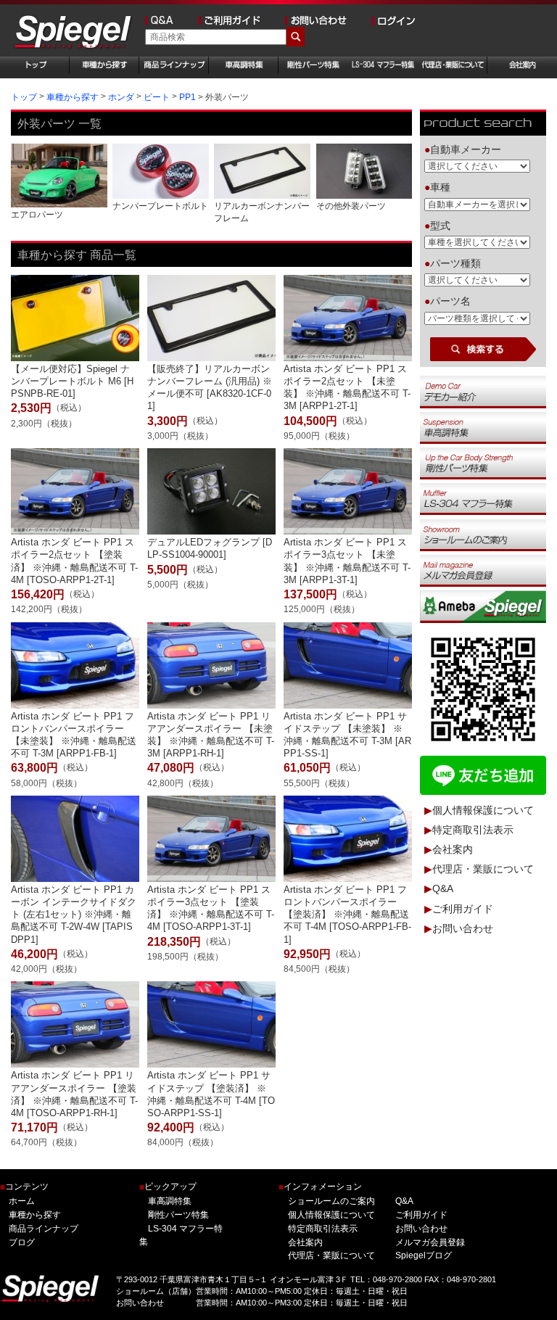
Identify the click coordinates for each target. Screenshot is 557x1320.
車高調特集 (169, 1201)
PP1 (187, 97)
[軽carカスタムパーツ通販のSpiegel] (73, 33)
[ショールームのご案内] (482, 534)
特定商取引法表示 (472, 830)
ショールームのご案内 (331, 1201)
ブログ (22, 1242)
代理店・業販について (483, 869)
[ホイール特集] (482, 499)
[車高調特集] (482, 427)
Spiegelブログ (423, 1255)
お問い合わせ (462, 928)
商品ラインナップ (43, 1229)
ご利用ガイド (462, 909)
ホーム (22, 1201)
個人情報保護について (483, 810)
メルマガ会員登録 (430, 1242)
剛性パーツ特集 (178, 1215)
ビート (157, 97)
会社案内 (452, 849)
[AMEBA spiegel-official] (482, 606)
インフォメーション (320, 1186)
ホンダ (121, 97)
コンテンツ (24, 1186)
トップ (24, 97)
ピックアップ (168, 1186)
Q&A (442, 889)
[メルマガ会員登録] (482, 570)
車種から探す (72, 97)
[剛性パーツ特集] (482, 463)
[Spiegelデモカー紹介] (482, 392)
